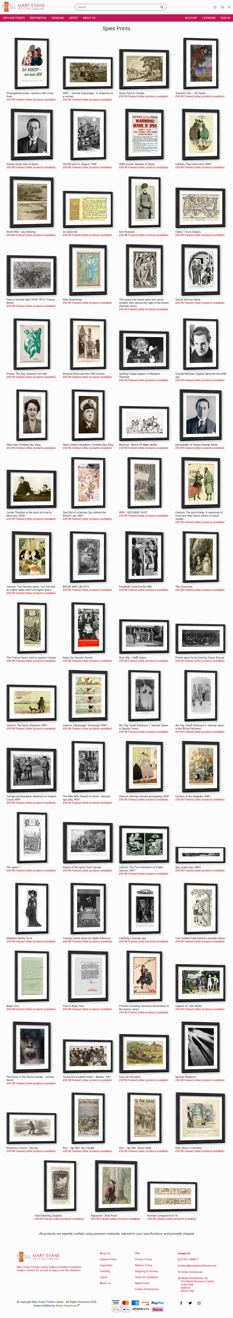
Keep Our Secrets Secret (77, 657)
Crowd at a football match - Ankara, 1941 (87, 1077)
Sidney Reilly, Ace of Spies (22, 164)
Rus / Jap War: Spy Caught (78, 1148)
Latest (73, 18)
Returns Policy (143, 1265)
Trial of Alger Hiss (73, 1006)
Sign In (225, 18)
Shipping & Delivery (146, 1271)
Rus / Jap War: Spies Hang (135, 1148)
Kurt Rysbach (127, 231)
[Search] (162, 7)
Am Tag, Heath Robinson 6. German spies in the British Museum (199, 727)
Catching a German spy (132, 938)
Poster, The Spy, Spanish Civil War (26, 373)
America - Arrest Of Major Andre (138, 444)
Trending (57, 18)
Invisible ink (70, 231)
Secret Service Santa (187, 299)
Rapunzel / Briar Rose (104, 1215)
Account (191, 18)
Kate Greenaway (72, 299)
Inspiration (38, 18)
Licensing (209, 18)
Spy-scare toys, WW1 (188, 867)
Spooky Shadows (185, 1077)
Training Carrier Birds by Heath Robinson (87, 938)
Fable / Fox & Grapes (188, 231)
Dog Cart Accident (130, 1077)
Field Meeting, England (48, 1215)
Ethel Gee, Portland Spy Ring (23, 444)
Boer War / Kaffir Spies (132, 657)
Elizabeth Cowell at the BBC (135, 586)
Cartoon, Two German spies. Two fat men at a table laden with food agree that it (30, 588)
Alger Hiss (12, 1006)
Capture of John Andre (188, 1006)
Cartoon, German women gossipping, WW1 (144, 796)
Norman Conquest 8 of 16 (162, 1215)
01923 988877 (189, 1259)
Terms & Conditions (146, 1277)
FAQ (137, 1253)
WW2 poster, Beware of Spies (137, 164)
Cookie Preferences (147, 1289)
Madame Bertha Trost (19, 938)
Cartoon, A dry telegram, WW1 (193, 796)
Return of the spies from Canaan (82, 867)
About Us (89, 18)
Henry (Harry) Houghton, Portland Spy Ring (88, 444)
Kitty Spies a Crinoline (188, 1148)
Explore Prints (14, 18)
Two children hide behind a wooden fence (200, 938)
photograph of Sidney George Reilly (196, 444)
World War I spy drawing (20, 231)
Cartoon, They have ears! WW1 (193, 164)
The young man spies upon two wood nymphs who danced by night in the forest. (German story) (144, 303)
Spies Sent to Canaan (131, 93)
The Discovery (184, 586)
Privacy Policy (143, 1259)
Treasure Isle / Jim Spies (190, 93)
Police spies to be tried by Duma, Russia (199, 657)
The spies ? (13, 867)
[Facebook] (181, 1304)
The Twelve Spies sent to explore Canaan (31, 657)
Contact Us (183, 1253)
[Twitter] (190, 1304)
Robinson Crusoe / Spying (22, 1148)
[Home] (23, 11)
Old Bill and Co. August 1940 (80, 164)
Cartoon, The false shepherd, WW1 (27, 725)
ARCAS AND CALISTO (76, 586)
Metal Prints (142, 1283)
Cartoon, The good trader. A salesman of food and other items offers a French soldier (199, 516)
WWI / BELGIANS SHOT (133, 512)
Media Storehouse (67, 1305)
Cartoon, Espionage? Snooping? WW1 (85, 725)
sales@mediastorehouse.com (198, 1265)
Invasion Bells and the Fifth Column (84, 373)
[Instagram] (199, 1304)
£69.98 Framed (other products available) (31, 99)
